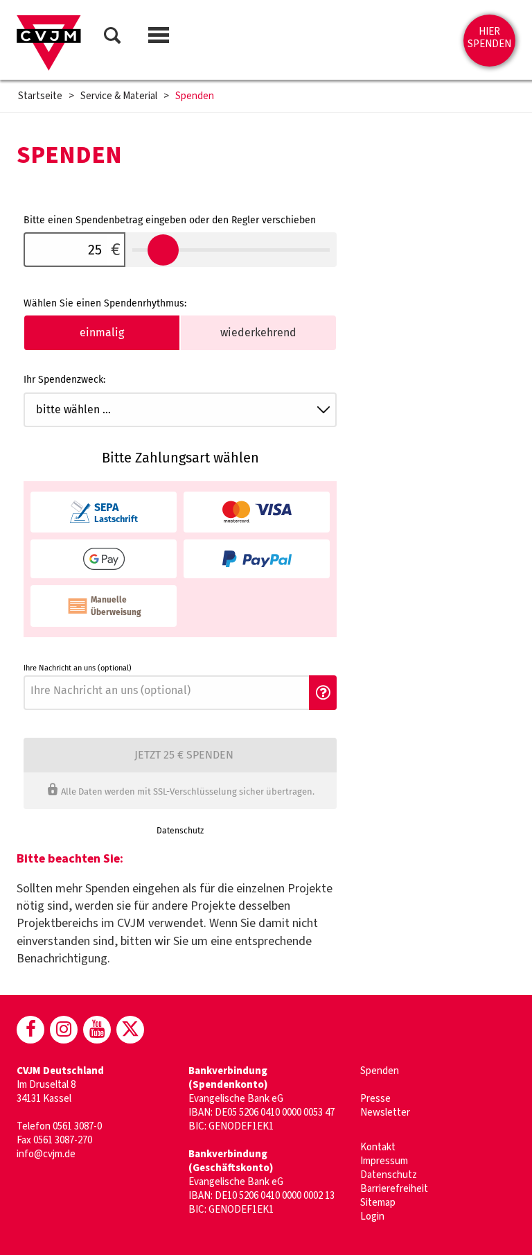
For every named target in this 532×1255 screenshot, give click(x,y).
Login (372, 1216)
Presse (375, 1098)
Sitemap (378, 1202)
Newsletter (385, 1112)
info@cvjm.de (46, 1154)
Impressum (384, 1161)
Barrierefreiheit (394, 1189)
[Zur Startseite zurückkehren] (49, 43)
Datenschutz (388, 1175)
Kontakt (378, 1147)
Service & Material (118, 96)
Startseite (40, 96)
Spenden (194, 96)
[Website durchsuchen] (112, 38)
